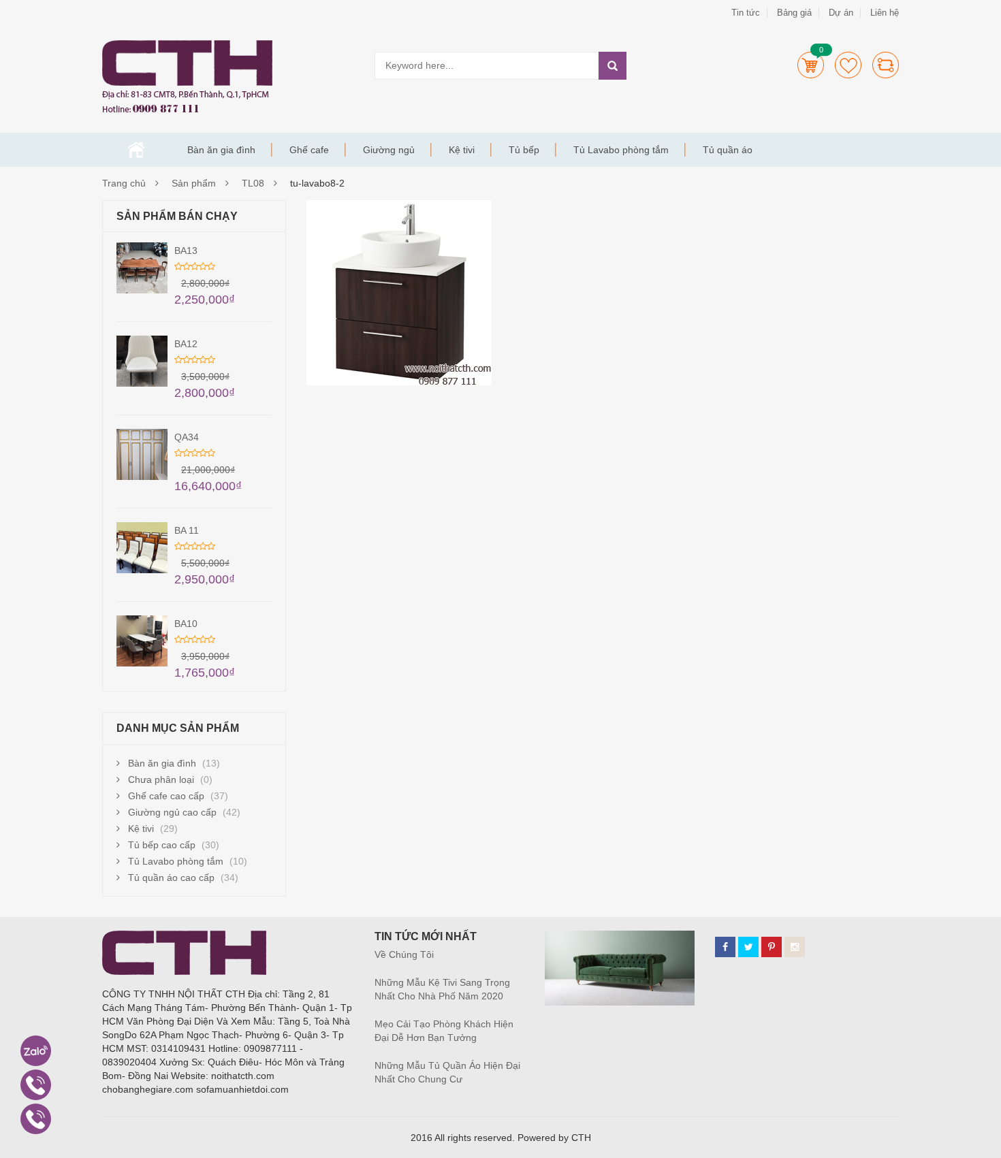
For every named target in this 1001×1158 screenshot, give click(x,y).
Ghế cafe (309, 149)
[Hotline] (35, 1084)
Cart (810, 65)
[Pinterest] (771, 947)
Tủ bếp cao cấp (161, 844)
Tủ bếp (524, 149)
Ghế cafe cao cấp (166, 795)
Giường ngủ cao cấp (172, 812)
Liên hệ (884, 12)
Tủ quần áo (727, 149)
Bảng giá (794, 12)
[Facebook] (725, 947)
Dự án (841, 12)
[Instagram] (794, 947)
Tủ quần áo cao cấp (171, 877)
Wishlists (848, 65)
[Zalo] (35, 1050)
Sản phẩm (194, 183)
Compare (885, 65)
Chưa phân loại (161, 779)
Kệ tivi (462, 149)
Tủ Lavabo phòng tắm (621, 149)
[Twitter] (748, 947)
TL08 (253, 183)
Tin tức (745, 12)
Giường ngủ (389, 149)
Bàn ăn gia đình (221, 149)
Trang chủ (136, 150)
